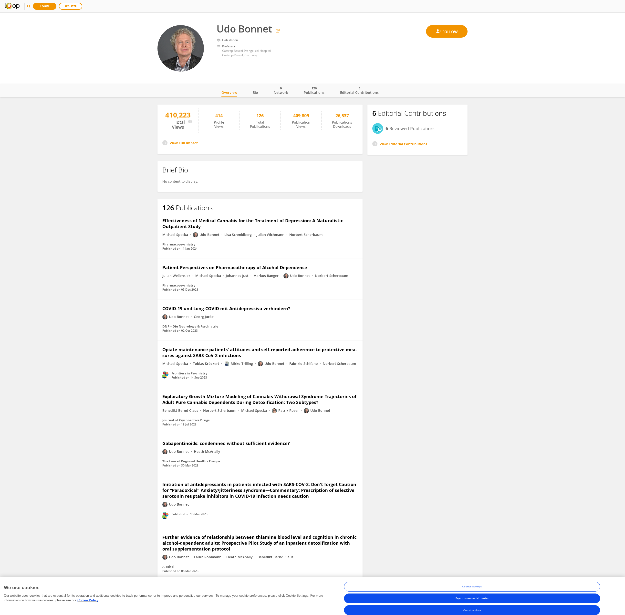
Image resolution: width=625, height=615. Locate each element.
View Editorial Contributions (403, 144)
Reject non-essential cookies (472, 598)
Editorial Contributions (359, 90)
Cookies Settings (472, 586)
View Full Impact (184, 143)
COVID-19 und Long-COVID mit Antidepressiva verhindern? (226, 308)
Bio (255, 92)
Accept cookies (472, 610)
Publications (314, 90)
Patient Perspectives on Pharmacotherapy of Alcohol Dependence (234, 267)
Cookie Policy (87, 600)
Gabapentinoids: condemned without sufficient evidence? (226, 443)
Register (70, 6)
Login (44, 6)
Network (281, 90)
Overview (229, 92)
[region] (312, 596)
